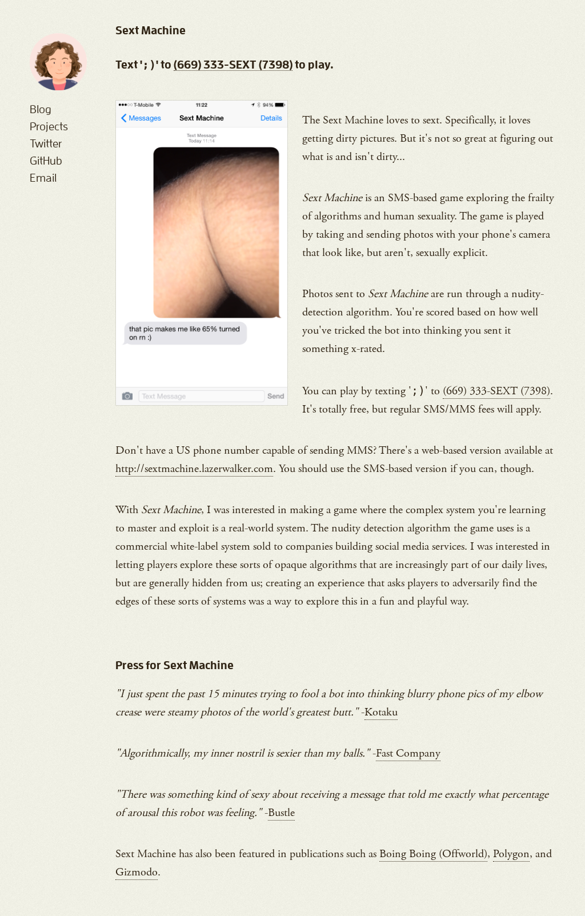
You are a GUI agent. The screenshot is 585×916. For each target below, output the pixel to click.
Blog (40, 109)
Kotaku (381, 712)
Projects (49, 126)
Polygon (511, 854)
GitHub (46, 160)
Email (43, 177)
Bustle (281, 813)
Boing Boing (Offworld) (433, 854)
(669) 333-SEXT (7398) (233, 64)
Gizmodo (136, 872)
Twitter (46, 143)
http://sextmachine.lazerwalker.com (194, 469)
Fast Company (408, 753)
